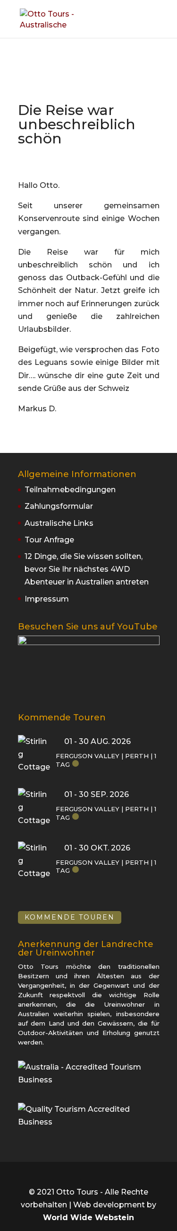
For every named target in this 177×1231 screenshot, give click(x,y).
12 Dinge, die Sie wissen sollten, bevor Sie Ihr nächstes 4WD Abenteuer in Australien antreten (87, 569)
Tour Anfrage (49, 539)
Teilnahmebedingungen (70, 489)
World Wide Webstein (88, 1217)
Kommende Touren (70, 917)
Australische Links (59, 523)
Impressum (47, 598)
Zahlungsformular (59, 506)
